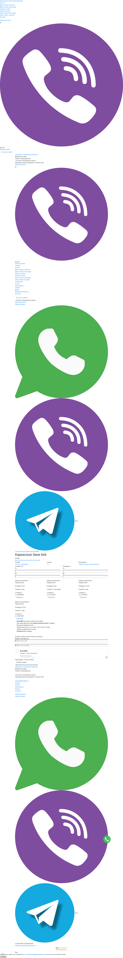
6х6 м (30, 560)
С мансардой (23, 564)
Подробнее (19, 597)
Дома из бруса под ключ (7, 5)
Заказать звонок (5, 149)
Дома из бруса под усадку (8, 7)
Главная (17, 551)
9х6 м (38, 560)
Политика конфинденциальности (25, 945)
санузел (91, 564)
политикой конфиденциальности (35, 954)
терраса (81, 564)
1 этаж (17, 564)
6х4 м (27, 560)
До (16, 573)
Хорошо (3, 956)
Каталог (23, 551)
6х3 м (23, 560)
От (16, 568)
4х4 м (19, 560)
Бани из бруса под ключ (7, 15)
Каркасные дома (5, 9)
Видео (17, 289)
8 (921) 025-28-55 (5, 20)
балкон (86, 564)
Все (16, 560)
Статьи (17, 283)
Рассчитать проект (7, 152)
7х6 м (34, 560)
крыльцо (96, 564)
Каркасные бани (5, 11)
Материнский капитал (22, 291)
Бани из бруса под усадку (8, 13)
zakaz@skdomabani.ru (22, 681)
